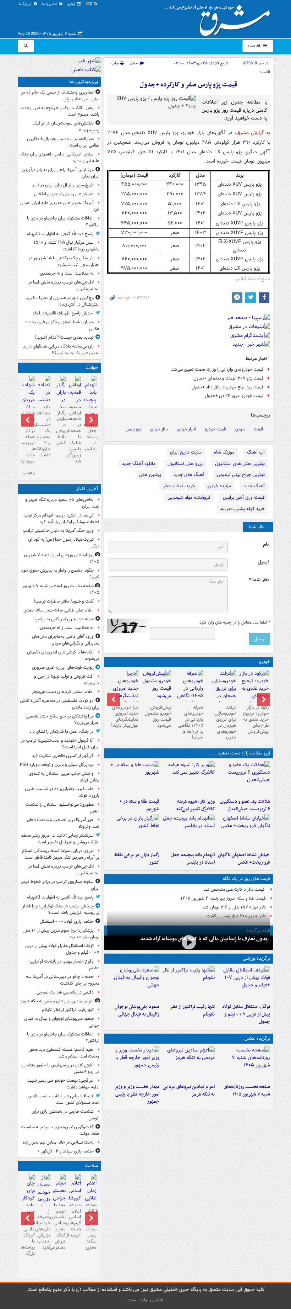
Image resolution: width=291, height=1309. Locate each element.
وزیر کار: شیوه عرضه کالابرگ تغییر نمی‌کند (195, 805)
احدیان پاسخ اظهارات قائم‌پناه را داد (63, 313)
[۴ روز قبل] (254, 688)
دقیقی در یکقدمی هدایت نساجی (65, 992)
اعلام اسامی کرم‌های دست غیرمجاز (63, 691)
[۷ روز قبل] (189, 692)
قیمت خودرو (215, 429)
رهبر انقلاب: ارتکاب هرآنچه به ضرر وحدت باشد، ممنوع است (59, 111)
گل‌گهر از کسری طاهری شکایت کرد (63, 755)
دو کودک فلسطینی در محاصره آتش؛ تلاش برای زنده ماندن (59, 704)
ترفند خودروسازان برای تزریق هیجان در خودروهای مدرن (225, 722)
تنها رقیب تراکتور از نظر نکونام (192, 1010)
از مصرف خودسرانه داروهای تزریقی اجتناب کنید (44, 1229)
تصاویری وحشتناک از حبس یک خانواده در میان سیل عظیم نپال (60, 95)
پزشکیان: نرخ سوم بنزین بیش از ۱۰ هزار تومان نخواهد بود (61, 933)
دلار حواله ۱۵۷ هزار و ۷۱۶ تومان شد (234, 907)
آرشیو (71, 4)
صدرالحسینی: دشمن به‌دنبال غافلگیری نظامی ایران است (63, 142)
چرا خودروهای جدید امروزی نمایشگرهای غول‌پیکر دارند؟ (124, 716)
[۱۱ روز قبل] (123, 692)
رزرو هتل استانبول (185, 463)
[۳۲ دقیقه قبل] (244, 1063)
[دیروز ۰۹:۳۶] (133, 832)
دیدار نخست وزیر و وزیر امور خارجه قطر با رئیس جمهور (136, 1094)
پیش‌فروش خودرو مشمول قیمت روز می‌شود (157, 716)
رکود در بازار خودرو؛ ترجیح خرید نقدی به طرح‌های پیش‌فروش (256, 719)
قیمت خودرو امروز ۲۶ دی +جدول (234, 395)
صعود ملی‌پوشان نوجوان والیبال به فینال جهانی (137, 1010)
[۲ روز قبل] (133, 1063)
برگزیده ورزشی (256, 958)
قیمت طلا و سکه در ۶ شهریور (139, 805)
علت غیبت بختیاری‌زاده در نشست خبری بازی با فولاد (62, 792)
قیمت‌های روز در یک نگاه (246, 879)
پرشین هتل (150, 474)
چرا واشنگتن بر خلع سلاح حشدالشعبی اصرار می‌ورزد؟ (62, 719)
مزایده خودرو (219, 486)
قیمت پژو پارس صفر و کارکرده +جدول (188, 84)
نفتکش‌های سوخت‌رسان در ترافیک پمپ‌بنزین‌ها (66, 126)
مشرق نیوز (220, 18)
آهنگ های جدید (189, 474)
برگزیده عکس (257, 1038)
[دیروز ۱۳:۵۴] (188, 832)
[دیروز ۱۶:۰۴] (244, 832)
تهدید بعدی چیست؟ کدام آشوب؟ (64, 337)
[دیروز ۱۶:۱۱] (133, 778)
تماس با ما (50, 4)
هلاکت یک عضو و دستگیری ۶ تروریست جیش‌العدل (245, 805)
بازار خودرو (159, 429)
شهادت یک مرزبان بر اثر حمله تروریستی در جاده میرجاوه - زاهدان (28, 443)
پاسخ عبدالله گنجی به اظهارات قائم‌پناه (60, 233)
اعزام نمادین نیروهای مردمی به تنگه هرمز (189, 1090)
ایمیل (263, 562)
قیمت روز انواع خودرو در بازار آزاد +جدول (228, 387)
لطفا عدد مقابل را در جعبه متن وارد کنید (234, 622)
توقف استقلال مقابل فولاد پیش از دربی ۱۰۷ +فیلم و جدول (246, 1014)
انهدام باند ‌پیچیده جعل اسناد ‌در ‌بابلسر (193, 859)
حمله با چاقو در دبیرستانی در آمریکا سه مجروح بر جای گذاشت (62, 980)
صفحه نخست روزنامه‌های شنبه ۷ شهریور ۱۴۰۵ (247, 1090)
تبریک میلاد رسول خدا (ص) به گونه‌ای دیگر (63, 543)
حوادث (92, 367)
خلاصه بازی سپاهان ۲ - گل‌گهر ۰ (65, 1151)
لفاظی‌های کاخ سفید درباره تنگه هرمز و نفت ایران (62, 503)
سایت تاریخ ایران (186, 452)
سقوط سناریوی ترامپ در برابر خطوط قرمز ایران (60, 885)
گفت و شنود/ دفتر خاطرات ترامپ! (64, 601)
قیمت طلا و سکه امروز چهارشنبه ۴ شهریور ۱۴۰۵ (223, 898)
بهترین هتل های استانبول (240, 463)
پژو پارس (133, 429)
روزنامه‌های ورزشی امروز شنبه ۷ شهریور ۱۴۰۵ (61, 558)
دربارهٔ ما (26, 4)
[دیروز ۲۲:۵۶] (133, 983)
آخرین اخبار (87, 489)
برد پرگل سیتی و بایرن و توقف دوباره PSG (57, 764)
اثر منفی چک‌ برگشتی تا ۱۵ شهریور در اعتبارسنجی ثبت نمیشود (63, 261)
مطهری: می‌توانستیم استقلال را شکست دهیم (62, 808)
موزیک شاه (224, 452)
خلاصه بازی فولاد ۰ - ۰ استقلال (67, 921)
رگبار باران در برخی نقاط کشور (136, 859)
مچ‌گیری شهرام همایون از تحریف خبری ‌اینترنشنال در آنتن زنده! (62, 301)
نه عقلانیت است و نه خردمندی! (66, 273)
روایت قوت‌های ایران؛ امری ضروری (63, 667)
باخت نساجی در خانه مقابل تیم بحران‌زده (58, 1142)
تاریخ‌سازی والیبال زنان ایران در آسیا (63, 185)
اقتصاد (254, 46)
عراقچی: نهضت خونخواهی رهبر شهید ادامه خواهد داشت (63, 1084)
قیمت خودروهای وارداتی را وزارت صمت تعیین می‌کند (217, 369)
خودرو (240, 429)
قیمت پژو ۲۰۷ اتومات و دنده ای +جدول (228, 378)
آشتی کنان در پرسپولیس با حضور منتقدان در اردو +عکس (60, 1068)
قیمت (258, 429)
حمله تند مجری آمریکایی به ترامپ (64, 619)
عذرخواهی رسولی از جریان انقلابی (64, 194)
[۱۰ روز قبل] (156, 686)
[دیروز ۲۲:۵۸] (188, 983)
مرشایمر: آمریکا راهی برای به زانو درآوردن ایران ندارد (60, 173)
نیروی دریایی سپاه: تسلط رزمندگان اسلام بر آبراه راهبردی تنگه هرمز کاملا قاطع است (60, 854)
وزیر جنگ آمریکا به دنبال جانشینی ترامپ (58, 530)
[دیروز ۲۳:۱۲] (244, 983)
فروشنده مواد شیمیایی (189, 497)
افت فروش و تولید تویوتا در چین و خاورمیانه (66, 680)
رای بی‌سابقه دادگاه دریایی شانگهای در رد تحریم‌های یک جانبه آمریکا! (61, 349)
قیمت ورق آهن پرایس (244, 497)
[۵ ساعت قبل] (74, 1195)
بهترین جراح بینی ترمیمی (241, 474)
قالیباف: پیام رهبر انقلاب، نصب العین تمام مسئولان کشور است (63, 1099)
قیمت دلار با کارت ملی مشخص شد (235, 889)
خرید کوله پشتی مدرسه (242, 509)
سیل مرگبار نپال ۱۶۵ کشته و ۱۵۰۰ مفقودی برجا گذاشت (66, 246)
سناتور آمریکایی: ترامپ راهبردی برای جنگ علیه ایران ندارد (59, 157)
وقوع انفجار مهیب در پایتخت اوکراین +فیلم (64, 964)
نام (266, 544)
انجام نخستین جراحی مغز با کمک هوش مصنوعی (59, 1229)
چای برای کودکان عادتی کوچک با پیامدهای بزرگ (28, 1232)
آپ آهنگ (256, 452)
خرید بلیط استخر (179, 486)
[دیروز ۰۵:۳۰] (44, 1200)
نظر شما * (259, 580)
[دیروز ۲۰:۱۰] (244, 778)
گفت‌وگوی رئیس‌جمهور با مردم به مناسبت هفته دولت (60, 1130)
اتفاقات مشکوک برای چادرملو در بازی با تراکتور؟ (63, 221)
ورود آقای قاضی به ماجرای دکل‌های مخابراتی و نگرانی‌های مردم (65, 640)
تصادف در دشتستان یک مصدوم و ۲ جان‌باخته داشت (44, 434)
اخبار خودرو (186, 429)
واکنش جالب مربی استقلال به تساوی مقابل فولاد (63, 777)
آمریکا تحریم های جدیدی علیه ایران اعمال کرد (59, 206)
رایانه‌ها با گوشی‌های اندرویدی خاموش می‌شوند (63, 655)
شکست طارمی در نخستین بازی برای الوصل (65, 1115)
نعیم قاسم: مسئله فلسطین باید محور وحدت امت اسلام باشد (64, 1053)
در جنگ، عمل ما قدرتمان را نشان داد (61, 731)
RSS (89, 4)
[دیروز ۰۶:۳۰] (59, 1203)
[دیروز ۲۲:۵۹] (188, 1063)
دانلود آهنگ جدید (138, 463)
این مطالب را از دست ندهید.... (241, 753)
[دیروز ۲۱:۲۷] (188, 942)
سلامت (91, 1166)
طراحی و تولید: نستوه (145, 1300)
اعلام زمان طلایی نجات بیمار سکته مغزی (58, 610)
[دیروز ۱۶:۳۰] (188, 778)
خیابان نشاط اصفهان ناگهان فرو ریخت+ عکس (244, 859)
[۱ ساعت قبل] (90, 1203)
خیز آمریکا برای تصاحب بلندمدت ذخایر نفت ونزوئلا (62, 823)
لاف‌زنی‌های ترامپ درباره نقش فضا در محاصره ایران (63, 285)
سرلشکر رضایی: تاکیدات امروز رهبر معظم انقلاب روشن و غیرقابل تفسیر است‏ (60, 839)
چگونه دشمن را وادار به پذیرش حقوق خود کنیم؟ (60, 574)
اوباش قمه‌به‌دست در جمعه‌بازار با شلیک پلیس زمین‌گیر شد (74, 437)
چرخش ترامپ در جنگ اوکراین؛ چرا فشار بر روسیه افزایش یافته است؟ (60, 909)
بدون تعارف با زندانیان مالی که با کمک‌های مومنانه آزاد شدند (203, 938)
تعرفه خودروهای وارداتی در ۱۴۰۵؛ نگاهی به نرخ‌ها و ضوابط (190, 722)
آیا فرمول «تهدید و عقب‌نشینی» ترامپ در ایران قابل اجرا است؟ (60, 744)
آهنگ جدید (254, 486)
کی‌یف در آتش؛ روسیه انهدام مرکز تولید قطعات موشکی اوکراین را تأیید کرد (61, 518)
